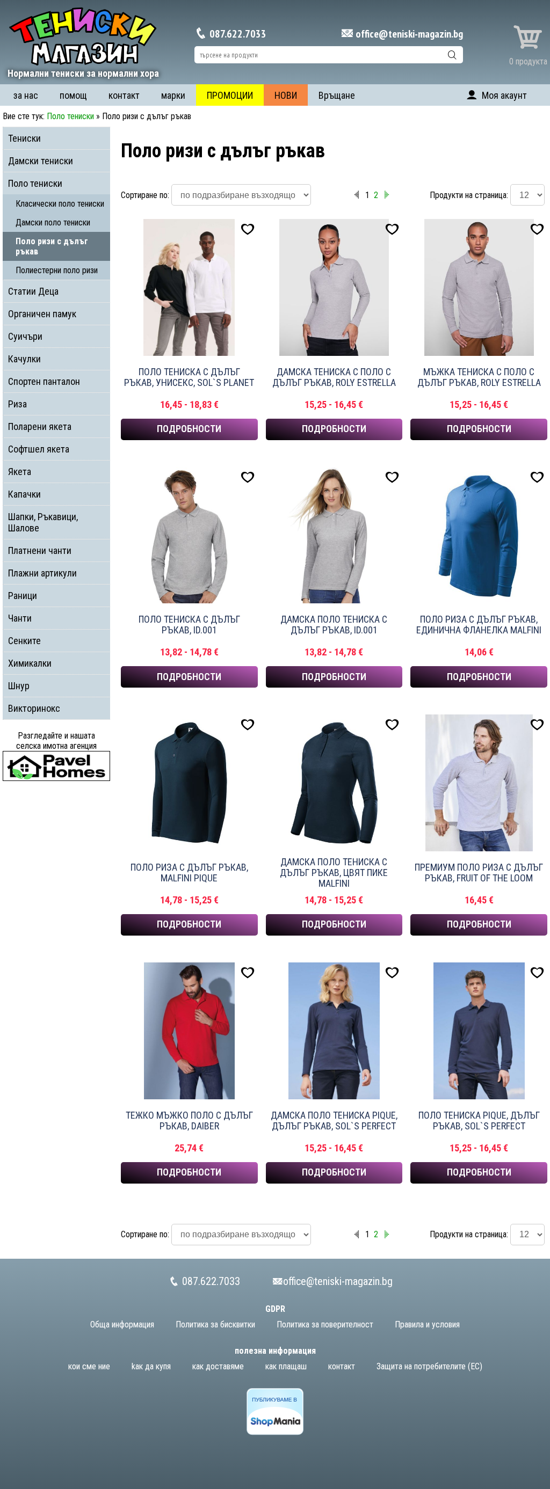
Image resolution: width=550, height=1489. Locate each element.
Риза (17, 404)
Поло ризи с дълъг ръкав (52, 246)
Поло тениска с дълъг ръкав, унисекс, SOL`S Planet (189, 377)
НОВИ (285, 95)
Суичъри (25, 336)
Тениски (24, 138)
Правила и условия (427, 1324)
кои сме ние (89, 1366)
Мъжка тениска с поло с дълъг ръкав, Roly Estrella (479, 377)
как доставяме (218, 1366)
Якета (19, 471)
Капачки (24, 494)
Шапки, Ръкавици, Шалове (43, 522)
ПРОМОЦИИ (230, 95)
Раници (22, 595)
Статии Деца (33, 291)
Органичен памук (42, 313)
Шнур (19, 685)
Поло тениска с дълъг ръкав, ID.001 (189, 625)
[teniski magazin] (83, 65)
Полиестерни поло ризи (57, 270)
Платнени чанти (39, 550)
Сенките (24, 640)
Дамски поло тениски (53, 222)
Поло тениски (70, 116)
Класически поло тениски (60, 204)
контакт (124, 95)
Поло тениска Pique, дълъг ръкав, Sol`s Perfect (479, 1121)
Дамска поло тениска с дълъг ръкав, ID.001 (333, 625)
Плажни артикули (42, 573)
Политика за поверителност (325, 1324)
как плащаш (286, 1366)
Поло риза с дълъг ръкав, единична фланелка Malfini (478, 625)
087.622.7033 (236, 34)
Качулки (24, 358)
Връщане (337, 95)
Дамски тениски (40, 160)
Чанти (20, 618)
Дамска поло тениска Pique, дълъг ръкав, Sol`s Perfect (334, 1121)
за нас (25, 95)
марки (173, 95)
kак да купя (151, 1366)
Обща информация (122, 1324)
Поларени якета (39, 426)
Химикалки (30, 663)
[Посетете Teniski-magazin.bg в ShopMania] (275, 1432)
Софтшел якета (38, 449)
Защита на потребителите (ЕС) (429, 1366)
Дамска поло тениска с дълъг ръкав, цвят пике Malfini (334, 873)
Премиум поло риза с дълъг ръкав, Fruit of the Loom (479, 873)
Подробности (189, 428)
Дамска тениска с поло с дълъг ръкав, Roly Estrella (334, 377)
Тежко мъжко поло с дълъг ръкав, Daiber (189, 1121)
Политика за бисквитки (215, 1324)
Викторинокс (34, 708)
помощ (73, 95)
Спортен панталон (44, 381)
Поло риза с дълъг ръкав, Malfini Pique (189, 873)
